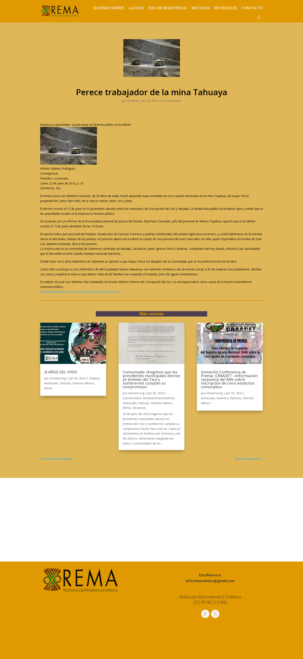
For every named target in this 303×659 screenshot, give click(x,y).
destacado (51, 383)
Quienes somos (108, 7)
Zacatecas (139, 408)
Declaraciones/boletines (159, 398)
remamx (132, 101)
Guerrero (223, 398)
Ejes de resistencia (167, 7)
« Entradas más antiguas (56, 459)
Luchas (136, 7)
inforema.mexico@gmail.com (210, 581)
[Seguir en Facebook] (205, 614)
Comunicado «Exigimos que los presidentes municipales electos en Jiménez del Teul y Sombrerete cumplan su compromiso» (151, 379)
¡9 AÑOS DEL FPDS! (60, 371)
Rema (48, 388)
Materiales (225, 7)
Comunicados (132, 398)
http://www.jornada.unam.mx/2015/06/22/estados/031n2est (80, 292)
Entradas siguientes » (249, 459)
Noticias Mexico (83, 383)
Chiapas (94, 378)
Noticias (200, 7)
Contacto (252, 7)
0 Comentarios (171, 101)
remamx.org (58, 378)
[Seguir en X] (215, 614)
